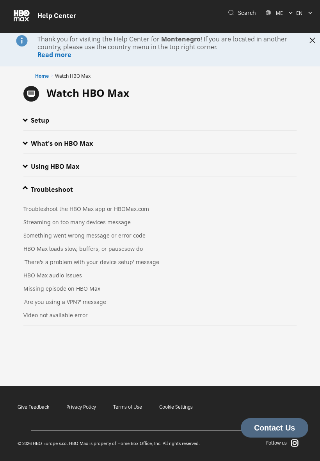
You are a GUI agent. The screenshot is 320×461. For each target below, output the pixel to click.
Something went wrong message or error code (84, 235)
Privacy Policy (81, 407)
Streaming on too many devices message (77, 222)
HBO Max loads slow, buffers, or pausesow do (83, 248)
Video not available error (55, 315)
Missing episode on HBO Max (61, 288)
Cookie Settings (176, 407)
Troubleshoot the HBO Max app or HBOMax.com (86, 209)
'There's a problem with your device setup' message (91, 262)
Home (42, 76)
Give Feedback (33, 407)
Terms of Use (127, 407)
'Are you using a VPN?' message (64, 302)
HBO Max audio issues (52, 275)
